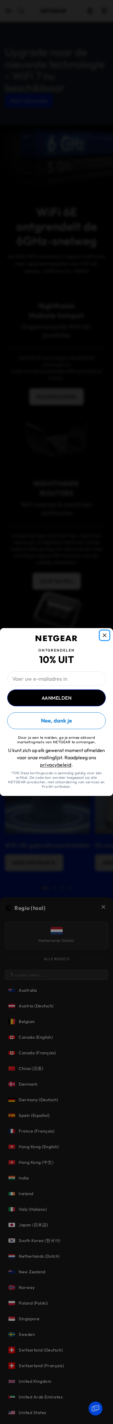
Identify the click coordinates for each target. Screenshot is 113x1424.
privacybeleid (55, 765)
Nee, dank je (56, 720)
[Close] (104, 635)
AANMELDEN (57, 698)
